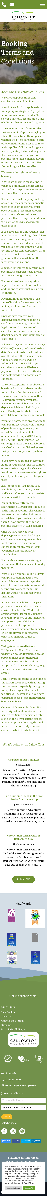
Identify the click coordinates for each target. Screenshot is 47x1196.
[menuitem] (23, 1012)
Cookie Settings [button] (13, 1188)
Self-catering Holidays (13, 1029)
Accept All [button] (29, 1188)
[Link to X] (13, 1131)
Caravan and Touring (12, 1021)
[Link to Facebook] (4, 1131)
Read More (29, 1183)
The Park (6, 1016)
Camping (6, 1025)
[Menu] (42, 4)
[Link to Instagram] (22, 1131)
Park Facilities (9, 1012)
